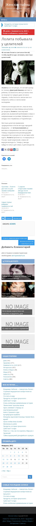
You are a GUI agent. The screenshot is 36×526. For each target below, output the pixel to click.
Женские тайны (18, 4)
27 (3, 467)
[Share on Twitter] (5, 149)
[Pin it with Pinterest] (11, 149)
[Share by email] (17, 149)
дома (7, 31)
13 (3, 459)
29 (11, 467)
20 (3, 463)
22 (11, 463)
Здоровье (6, 363)
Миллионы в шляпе (10, 424)
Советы (5, 379)
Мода (5, 372)
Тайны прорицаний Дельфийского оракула (18, 435)
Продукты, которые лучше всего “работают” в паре (16, 25)
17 (19, 459)
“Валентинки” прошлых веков (13, 405)
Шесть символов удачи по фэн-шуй (15, 238)
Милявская (17, 218)
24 (19, 463)
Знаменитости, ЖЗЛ (19, 31)
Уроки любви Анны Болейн (12, 422)
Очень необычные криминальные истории (18, 403)
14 (7, 459)
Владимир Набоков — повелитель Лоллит (18, 389)
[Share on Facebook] (3, 149)
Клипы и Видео (8, 370)
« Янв (3, 471)
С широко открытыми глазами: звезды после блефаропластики (25, 190)
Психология (7, 377)
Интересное (7, 367)
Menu (5, 20)
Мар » (9, 471)
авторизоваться (18, 255)
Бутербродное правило (11, 415)
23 (15, 463)
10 (19, 456)
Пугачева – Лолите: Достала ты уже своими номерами (9, 189)
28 (7, 467)
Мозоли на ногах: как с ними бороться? (27, 242)
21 (7, 463)
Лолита (8, 218)
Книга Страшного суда (11, 412)
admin (12, 47)
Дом (4, 361)
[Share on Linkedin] (14, 149)
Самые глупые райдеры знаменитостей (7, 204)
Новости (6, 374)
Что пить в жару (9, 396)
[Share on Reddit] (8, 149)
